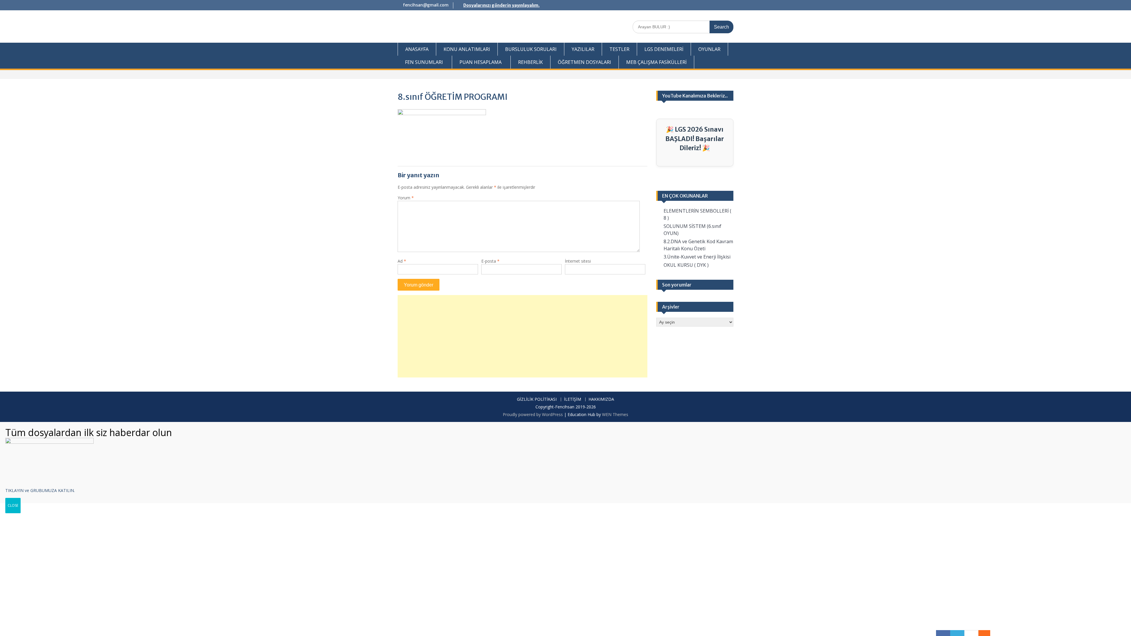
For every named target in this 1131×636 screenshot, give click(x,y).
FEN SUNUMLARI (424, 62)
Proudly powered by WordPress (533, 414)
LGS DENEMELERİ (663, 49)
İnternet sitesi (578, 261)
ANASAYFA (417, 49)
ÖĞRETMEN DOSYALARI (584, 62)
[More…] (981, 633)
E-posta (490, 261)
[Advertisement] (522, 336)
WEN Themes (615, 414)
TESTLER (619, 49)
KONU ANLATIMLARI (467, 49)
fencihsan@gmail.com (426, 5)
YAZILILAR (583, 49)
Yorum (406, 198)
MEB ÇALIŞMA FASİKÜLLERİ (656, 62)
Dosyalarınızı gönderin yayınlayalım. (501, 5)
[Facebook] (943, 633)
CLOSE (13, 505)
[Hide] (987, 633)
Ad (402, 261)
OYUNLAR (709, 49)
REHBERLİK (530, 62)
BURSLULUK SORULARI (531, 49)
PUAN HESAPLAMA (480, 62)
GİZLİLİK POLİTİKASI (537, 399)
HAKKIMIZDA (601, 399)
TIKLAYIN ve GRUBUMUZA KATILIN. (40, 490)
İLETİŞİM (572, 399)
